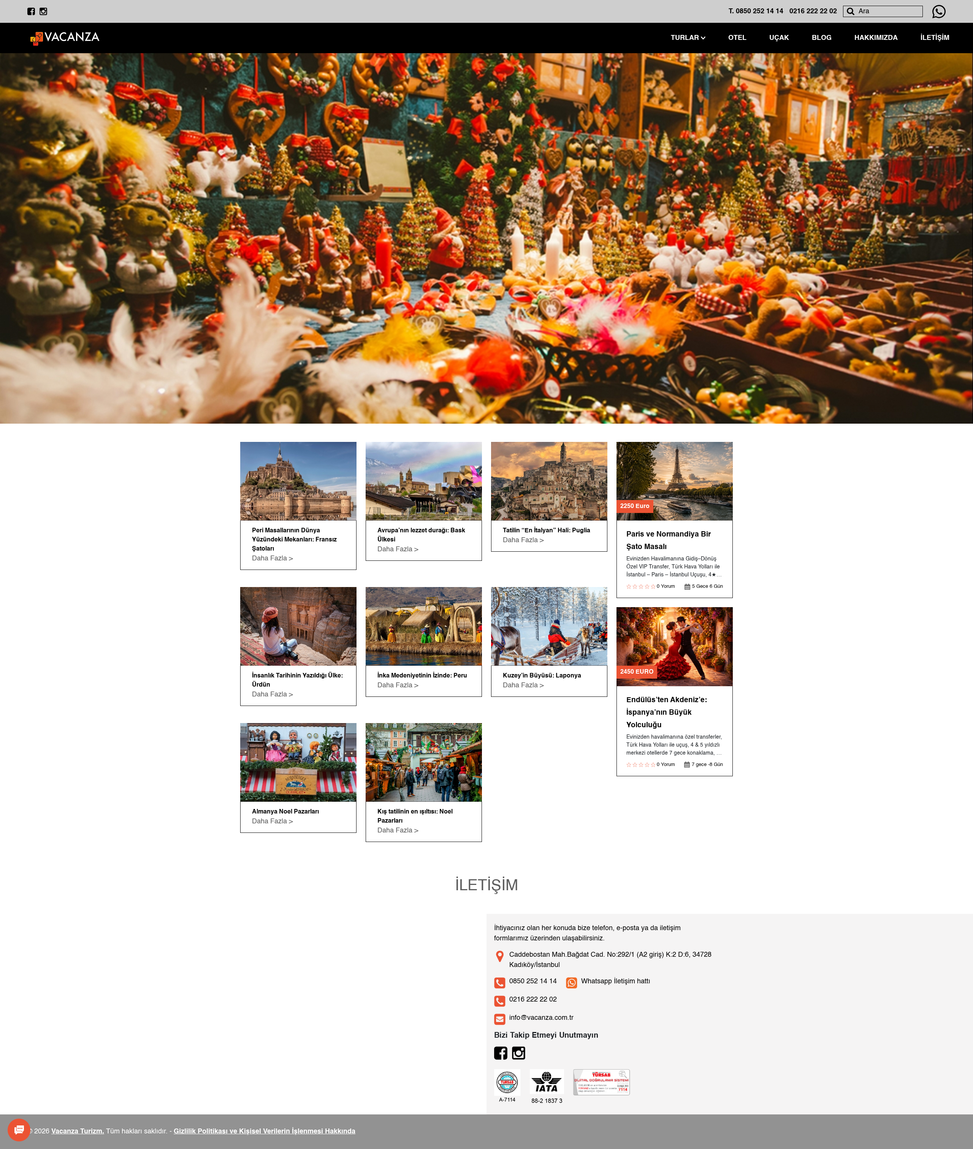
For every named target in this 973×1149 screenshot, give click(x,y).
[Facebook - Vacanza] (31, 11)
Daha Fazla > (272, 558)
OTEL (737, 38)
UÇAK (779, 38)
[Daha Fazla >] (298, 481)
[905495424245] (939, 11)
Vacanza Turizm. (77, 1131)
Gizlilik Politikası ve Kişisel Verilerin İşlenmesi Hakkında (264, 1131)
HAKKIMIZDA (876, 38)
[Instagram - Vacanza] (43, 11)
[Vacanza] (65, 38)
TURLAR (685, 38)
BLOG (822, 38)
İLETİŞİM (935, 38)
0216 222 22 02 (813, 11)
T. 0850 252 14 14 (756, 11)
